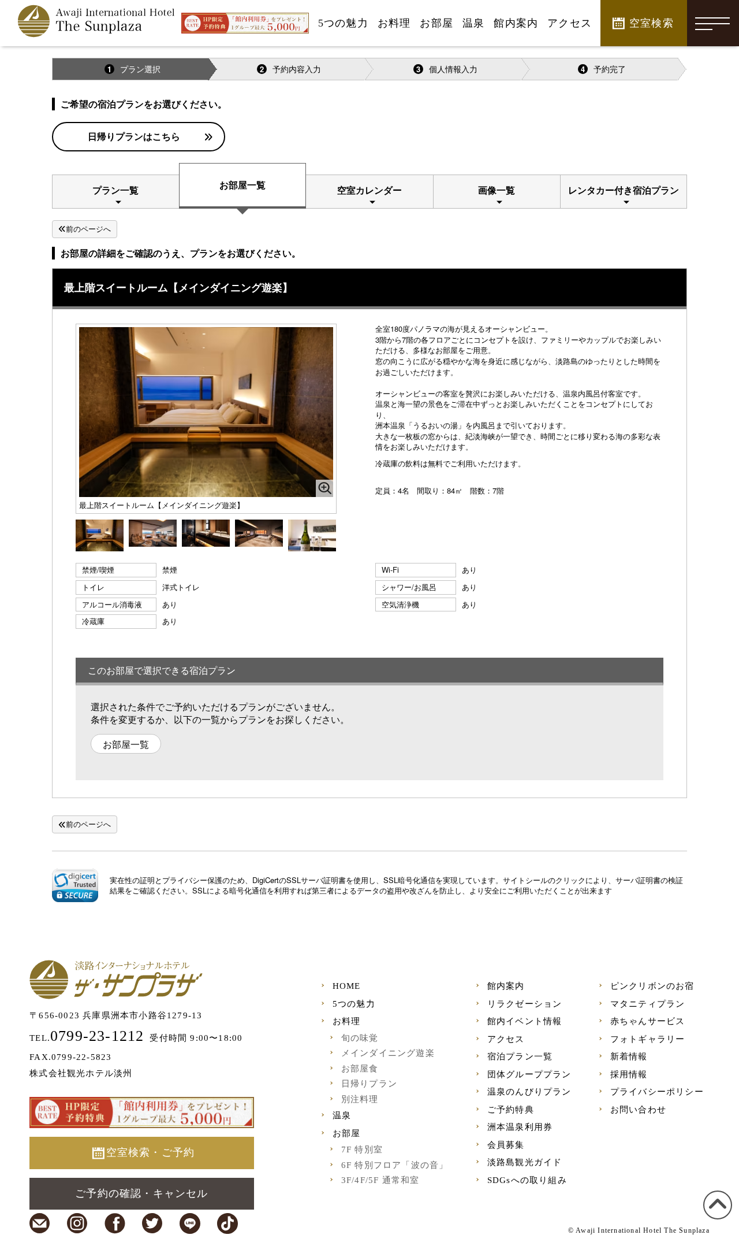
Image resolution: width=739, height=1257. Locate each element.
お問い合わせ (638, 1109)
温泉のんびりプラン (529, 1091)
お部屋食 (360, 1068)
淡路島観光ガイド (524, 1162)
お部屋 (347, 1133)
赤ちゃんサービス (647, 1021)
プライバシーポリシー (657, 1091)
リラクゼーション (524, 1003)
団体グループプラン (529, 1074)
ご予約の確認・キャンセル (141, 1193)
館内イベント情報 (524, 1021)
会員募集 (506, 1145)
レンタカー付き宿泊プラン (623, 189)
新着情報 (629, 1056)
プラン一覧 (115, 189)
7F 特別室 (362, 1149)
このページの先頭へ (715, 1218)
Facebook (114, 1223)
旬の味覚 (360, 1038)
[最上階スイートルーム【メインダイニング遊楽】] (100, 534)
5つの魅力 (354, 1003)
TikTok (227, 1223)
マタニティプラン (647, 1003)
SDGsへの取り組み (527, 1180)
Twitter (152, 1223)
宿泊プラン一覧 (520, 1056)
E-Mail (39, 1223)
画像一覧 (496, 189)
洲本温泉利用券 (520, 1127)
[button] (75, 885)
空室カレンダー (369, 189)
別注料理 (360, 1099)
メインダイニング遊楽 (388, 1053)
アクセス (506, 1039)
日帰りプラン (369, 1083)
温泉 (342, 1115)
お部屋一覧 (242, 184)
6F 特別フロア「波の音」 (395, 1165)
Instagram (77, 1223)
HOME (347, 986)
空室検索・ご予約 (150, 1152)
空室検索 (651, 23)
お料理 (347, 1021)
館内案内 (506, 986)
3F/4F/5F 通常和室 (380, 1180)
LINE (190, 1223)
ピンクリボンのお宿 (652, 986)
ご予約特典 (510, 1109)
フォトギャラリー (647, 1039)
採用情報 (629, 1074)
